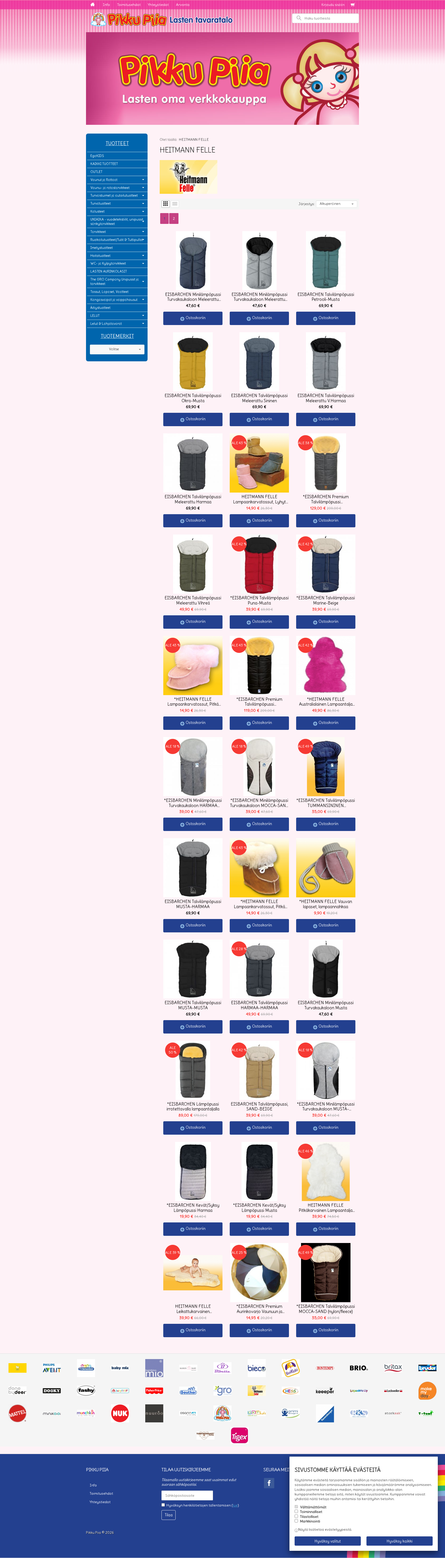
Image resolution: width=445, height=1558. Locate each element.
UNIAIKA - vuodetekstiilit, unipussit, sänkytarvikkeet (117, 221)
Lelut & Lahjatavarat (106, 323)
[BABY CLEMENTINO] (86, 1375)
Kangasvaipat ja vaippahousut (114, 299)
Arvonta (183, 4)
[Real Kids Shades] (359, 1416)
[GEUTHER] (188, 1393)
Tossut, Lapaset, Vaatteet (109, 292)
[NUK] (120, 1421)
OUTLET (96, 172)
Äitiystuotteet (100, 307)
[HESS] (291, 1393)
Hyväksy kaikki (400, 1541)
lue (235, 1505)
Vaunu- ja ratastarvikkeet (110, 188)
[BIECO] (257, 1375)
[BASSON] (188, 1370)
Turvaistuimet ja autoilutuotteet (114, 195)
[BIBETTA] (222, 1372)
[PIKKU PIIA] (222, 1420)
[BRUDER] (427, 1370)
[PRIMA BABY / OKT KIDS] (257, 1415)
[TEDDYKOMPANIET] (205, 1438)
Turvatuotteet (100, 203)
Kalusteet (97, 211)
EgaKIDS (97, 156)
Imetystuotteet (101, 248)
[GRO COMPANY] (222, 1394)
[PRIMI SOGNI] (291, 1416)
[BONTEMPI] (325, 1368)
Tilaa (169, 1514)
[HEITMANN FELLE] (257, 1394)
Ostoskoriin (196, 317)
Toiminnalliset (311, 1511)
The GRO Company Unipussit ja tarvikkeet (114, 281)
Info (106, 4)
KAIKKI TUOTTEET (104, 164)
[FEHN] (120, 1391)
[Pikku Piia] (222, 19)
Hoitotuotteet (100, 255)
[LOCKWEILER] (393, 1391)
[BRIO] (359, 1369)
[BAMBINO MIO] (154, 1375)
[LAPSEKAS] (359, 1391)
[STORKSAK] (393, 1414)
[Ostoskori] (352, 4)
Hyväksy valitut (327, 1541)
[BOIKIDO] (291, 1375)
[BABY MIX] (120, 1369)
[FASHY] (86, 1394)
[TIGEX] (239, 1442)
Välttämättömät (313, 1507)
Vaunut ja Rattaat (103, 180)
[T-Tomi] (427, 1415)
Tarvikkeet (98, 232)
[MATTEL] (17, 1421)
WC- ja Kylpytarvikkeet (108, 263)
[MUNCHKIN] (86, 1415)
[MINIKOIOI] (52, 1414)
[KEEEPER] (325, 1392)
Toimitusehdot (129, 4)
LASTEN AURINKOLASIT (108, 271)
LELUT (95, 315)
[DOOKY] (52, 1392)
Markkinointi (310, 1521)
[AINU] (17, 1371)
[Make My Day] (427, 1398)
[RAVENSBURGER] (325, 1421)
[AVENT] (52, 1371)
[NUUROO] (154, 1421)
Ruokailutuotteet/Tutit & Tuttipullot (116, 240)
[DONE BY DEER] (17, 1393)
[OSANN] (188, 1414)
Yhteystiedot (158, 4)
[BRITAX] (393, 1371)
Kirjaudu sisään (333, 5)
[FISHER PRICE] (154, 1392)
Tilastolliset (309, 1516)
